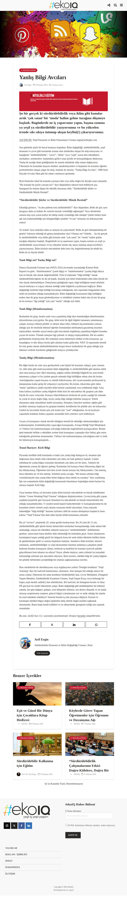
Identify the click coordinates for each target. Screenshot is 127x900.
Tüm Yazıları (42, 653)
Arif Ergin (27, 85)
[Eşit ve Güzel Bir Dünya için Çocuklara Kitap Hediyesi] (37, 693)
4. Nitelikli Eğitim (28, 70)
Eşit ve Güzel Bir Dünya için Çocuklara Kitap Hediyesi (34, 715)
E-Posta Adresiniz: (73, 811)
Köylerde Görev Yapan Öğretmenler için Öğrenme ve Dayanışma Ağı (89, 715)
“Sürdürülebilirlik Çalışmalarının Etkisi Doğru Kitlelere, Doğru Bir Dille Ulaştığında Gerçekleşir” (89, 770)
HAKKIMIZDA (12, 867)
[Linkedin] (29, 825)
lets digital (70, 890)
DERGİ (8, 861)
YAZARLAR (11, 848)
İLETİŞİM (10, 874)
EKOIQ (24, 724)
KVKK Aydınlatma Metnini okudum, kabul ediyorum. (92, 825)
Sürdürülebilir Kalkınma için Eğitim (35, 763)
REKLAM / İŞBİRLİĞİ (16, 854)
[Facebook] (21, 825)
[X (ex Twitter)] (14, 825)
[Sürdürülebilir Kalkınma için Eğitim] (37, 744)
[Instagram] (7, 825)
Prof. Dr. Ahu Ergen (28, 774)
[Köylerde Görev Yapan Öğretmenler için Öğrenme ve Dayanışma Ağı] (89, 693)
